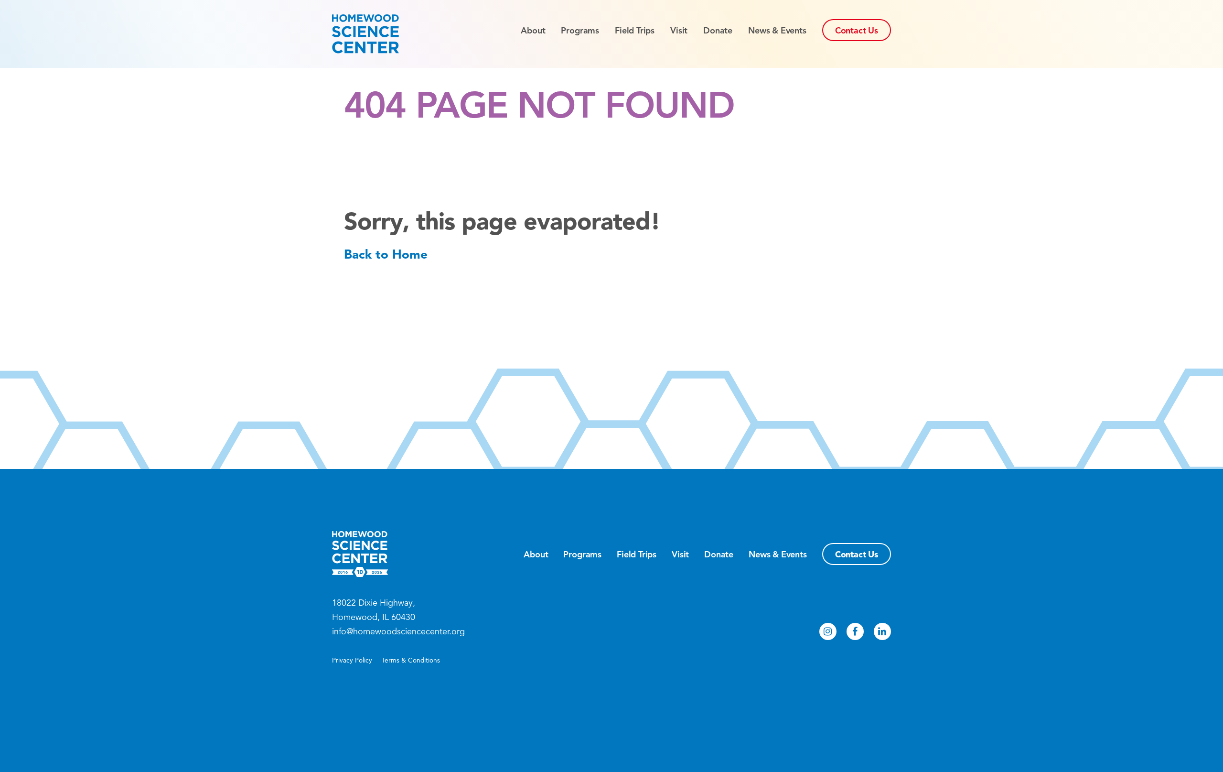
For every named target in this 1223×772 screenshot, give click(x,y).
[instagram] (828, 631)
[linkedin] (882, 631)
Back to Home (386, 254)
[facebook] (855, 631)
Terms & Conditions (411, 660)
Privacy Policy (352, 660)
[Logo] (382, 34)
